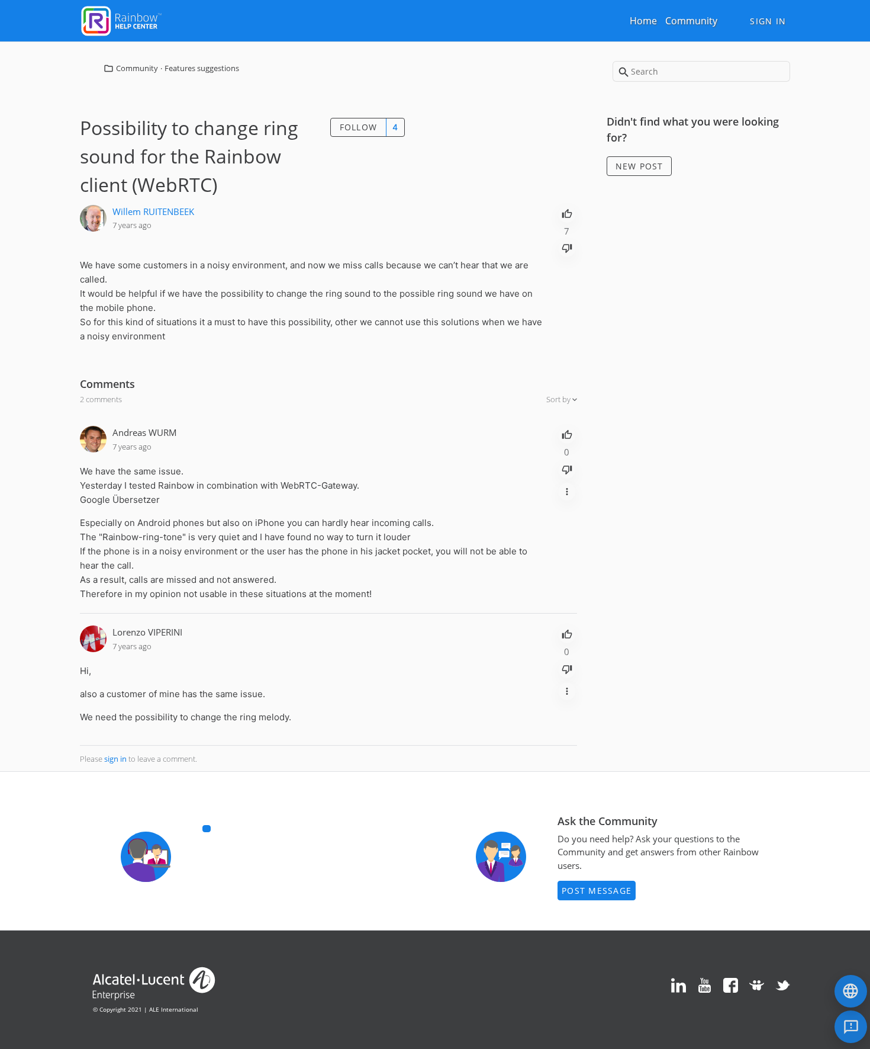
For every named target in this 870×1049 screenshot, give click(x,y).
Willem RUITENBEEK (153, 211)
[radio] (567, 213)
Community (691, 20)
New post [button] (639, 166)
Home (643, 20)
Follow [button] (359, 127)
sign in (115, 758)
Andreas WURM (144, 432)
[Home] (121, 19)
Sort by (559, 399)
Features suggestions (202, 68)
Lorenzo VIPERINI (147, 632)
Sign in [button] (768, 21)
